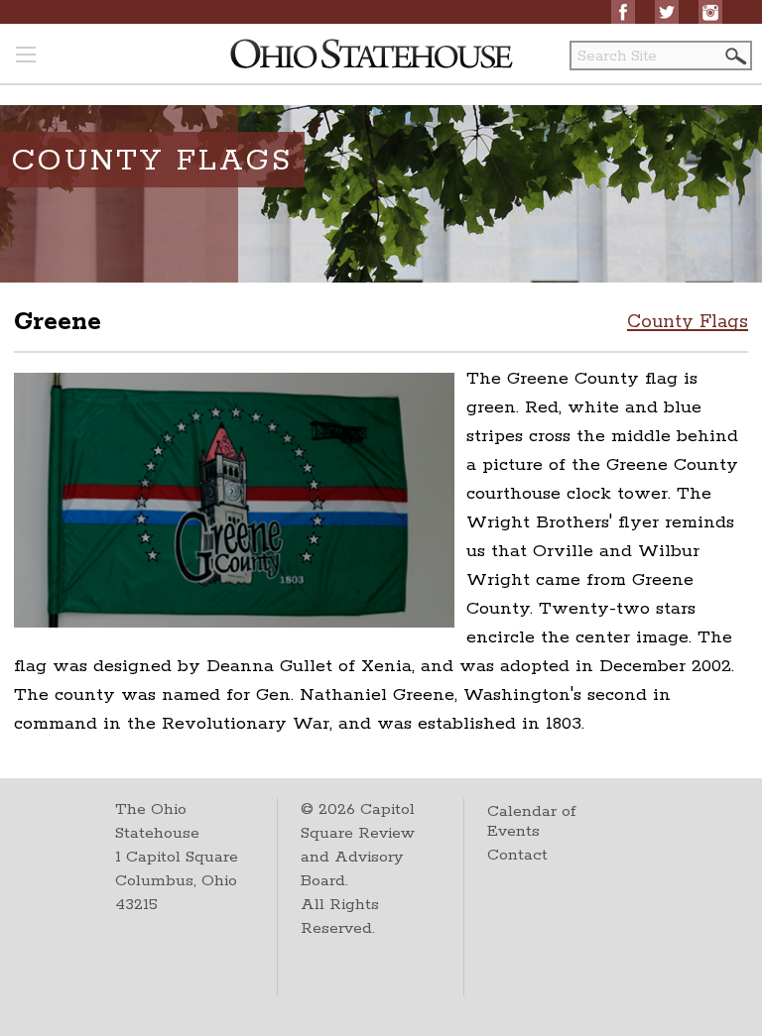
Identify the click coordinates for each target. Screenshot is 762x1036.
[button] (734, 56)
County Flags (687, 322)
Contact (517, 855)
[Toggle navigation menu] (26, 56)
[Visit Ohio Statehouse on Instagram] (710, 12)
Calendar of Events (531, 821)
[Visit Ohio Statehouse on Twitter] (667, 12)
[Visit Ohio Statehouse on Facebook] (623, 12)
